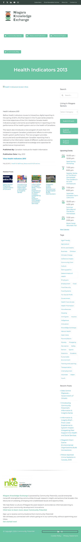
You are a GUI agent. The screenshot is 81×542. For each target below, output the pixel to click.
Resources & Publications (32, 163)
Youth (63, 378)
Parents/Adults (66, 339)
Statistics (64, 353)
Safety (73, 346)
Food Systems (66, 291)
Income (73, 317)
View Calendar (64, 229)
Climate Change (66, 255)
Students (73, 353)
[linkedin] (58, 531)
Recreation (65, 346)
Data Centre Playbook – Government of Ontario (8, 186)
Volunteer (64, 374)
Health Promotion (67, 306)
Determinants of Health (67, 274)
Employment (65, 284)
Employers (65, 280)
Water (72, 374)
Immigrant (65, 317)
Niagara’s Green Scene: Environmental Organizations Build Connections (52, 189)
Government (65, 298)
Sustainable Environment (65, 358)
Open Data (65, 335)
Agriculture (65, 244)
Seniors (63, 350)
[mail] (62, 531)
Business (64, 251)
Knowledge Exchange (68, 328)
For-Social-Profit (67, 295)
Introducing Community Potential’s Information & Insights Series (22, 188)
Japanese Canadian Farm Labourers (72, 195)
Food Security (66, 287)
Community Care (67, 262)
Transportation (66, 367)
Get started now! (10, 522)
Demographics (66, 270)
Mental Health (66, 331)
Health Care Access (67, 302)
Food (74, 284)
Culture (63, 266)
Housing (64, 313)
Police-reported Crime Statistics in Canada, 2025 (68, 457)
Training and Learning (68, 364)
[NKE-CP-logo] (18, 475)
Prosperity (72, 342)
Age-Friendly (65, 240)
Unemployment (66, 371)
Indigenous (65, 320)
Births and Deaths (67, 248)
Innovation (65, 324)
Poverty (63, 342)
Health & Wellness (17, 163)
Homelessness (66, 309)
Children (73, 251)
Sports (71, 350)
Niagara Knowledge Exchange (15, 496)
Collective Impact (67, 259)
